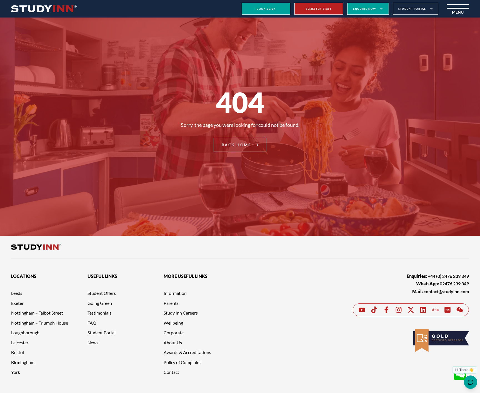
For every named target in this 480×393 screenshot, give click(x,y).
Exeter (17, 303)
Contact (171, 372)
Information (175, 293)
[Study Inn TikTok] (374, 310)
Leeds (16, 293)
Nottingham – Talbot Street (37, 312)
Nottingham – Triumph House (39, 322)
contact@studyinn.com (446, 291)
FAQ (92, 322)
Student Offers (102, 293)
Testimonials (99, 312)
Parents (171, 303)
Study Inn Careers (181, 312)
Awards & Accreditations (187, 352)
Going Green (100, 303)
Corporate (174, 332)
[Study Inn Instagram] (398, 310)
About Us (173, 342)
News (93, 342)
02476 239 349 (454, 283)
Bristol (17, 352)
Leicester (19, 342)
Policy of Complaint (182, 362)
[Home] (44, 8)
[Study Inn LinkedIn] (423, 310)
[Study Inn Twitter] (411, 310)
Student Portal (102, 332)
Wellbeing (173, 322)
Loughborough (25, 332)
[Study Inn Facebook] (386, 310)
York (15, 372)
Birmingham (22, 362)
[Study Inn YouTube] (362, 310)
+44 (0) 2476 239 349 (448, 276)
